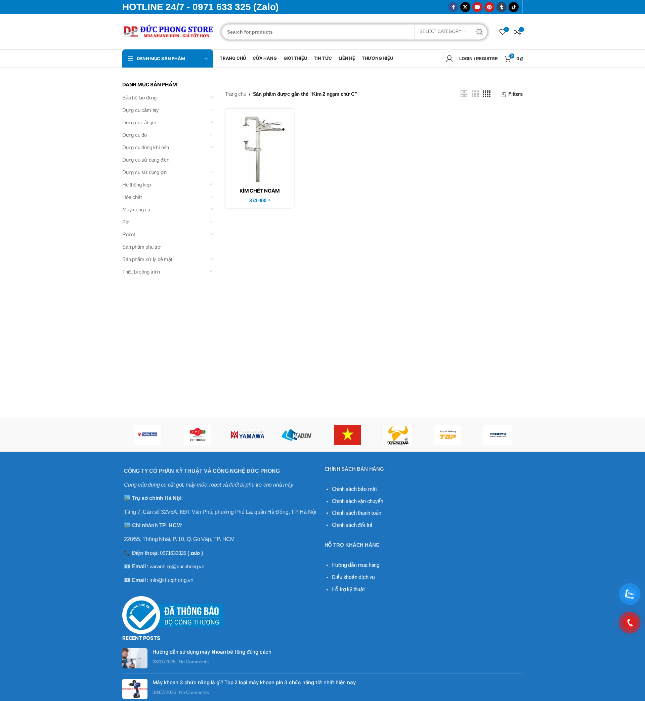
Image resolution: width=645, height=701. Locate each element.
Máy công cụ (136, 209)
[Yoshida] (147, 435)
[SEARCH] (479, 32)
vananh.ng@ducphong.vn (176, 566)
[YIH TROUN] (197, 435)
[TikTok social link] (514, 7)
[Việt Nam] (347, 435)
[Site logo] (168, 31)
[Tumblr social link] (502, 7)
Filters (515, 94)
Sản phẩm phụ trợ (141, 247)
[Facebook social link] (453, 7)
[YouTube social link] (477, 7)
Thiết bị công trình (141, 272)
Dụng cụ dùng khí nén (145, 147)
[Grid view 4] (486, 93)
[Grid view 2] (464, 93)
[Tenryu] (498, 435)
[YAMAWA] (247, 435)
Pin (125, 222)
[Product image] (259, 149)
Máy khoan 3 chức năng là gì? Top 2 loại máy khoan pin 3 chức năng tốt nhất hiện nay (254, 682)
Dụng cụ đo (134, 135)
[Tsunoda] (398, 435)
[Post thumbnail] (134, 658)
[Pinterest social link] (489, 7)
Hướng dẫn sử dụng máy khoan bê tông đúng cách (212, 652)
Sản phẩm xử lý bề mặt (147, 259)
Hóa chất (131, 197)
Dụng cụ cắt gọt (139, 122)
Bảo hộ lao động (139, 97)
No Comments (194, 661)
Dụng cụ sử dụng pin (144, 172)
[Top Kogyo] (448, 435)
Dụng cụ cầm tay (140, 110)
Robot (128, 234)
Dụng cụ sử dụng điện (145, 160)
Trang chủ (235, 94)
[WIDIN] (297, 435)
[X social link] (465, 7)
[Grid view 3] (475, 93)
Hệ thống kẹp (136, 185)
